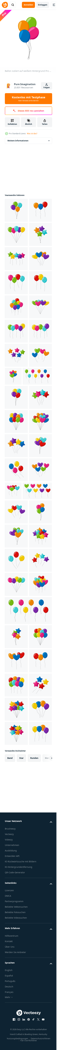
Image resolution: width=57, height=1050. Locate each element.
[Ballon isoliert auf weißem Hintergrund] (16, 208)
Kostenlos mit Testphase (28, 98)
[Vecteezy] (5, 5)
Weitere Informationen (17, 138)
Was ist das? (32, 133)
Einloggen (42, 4)
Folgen (46, 87)
